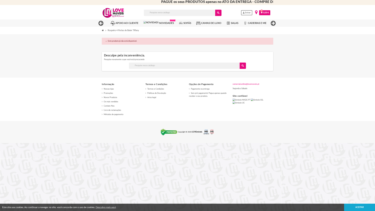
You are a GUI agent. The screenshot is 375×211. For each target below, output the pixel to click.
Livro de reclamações (112, 110)
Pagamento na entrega (200, 89)
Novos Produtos (110, 97)
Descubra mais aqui (106, 207)
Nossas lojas (109, 89)
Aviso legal (151, 97)
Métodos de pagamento (113, 114)
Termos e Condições (155, 89)
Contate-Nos (109, 106)
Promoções (108, 93)
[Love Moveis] (113, 13)
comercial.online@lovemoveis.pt (246, 84)
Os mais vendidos (111, 102)
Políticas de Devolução (156, 93)
